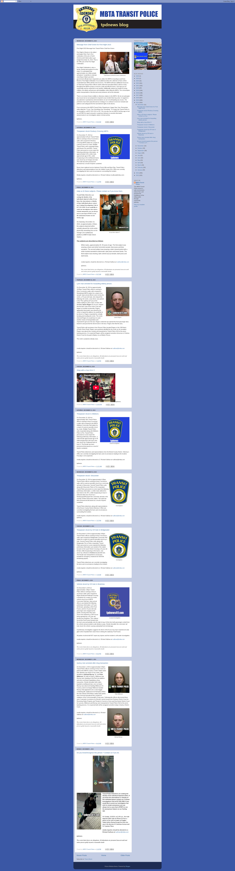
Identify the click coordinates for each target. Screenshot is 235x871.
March (140, 165)
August (140, 153)
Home (103, 855)
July (139, 155)
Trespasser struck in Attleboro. (88, 414)
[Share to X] (109, 122)
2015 (137, 100)
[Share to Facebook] (111, 122)
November (141, 146)
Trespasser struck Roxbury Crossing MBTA (92, 131)
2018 (137, 93)
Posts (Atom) (88, 859)
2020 (137, 88)
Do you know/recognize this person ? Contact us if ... (147, 142)
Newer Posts (82, 855)
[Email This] (106, 122)
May (139, 160)
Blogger (128, 866)
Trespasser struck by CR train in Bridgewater (93, 530)
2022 (137, 83)
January (140, 170)
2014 (137, 102)
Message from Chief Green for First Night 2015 (94, 45)
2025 (137, 76)
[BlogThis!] (108, 122)
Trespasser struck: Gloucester (88, 476)
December (141, 104)
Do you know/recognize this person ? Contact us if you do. (98, 753)
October (140, 148)
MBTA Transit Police (140, 183)
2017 (137, 95)
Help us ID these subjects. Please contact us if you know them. (100, 191)
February (140, 167)
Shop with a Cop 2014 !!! (86, 370)
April (139, 162)
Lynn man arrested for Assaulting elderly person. (94, 284)
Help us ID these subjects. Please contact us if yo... (147, 115)
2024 (137, 78)
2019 (137, 90)
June (139, 158)
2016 (137, 97)
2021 (137, 85)
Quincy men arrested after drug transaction (92, 663)
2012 (137, 175)
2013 (137, 173)
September (141, 150)
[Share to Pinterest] (113, 122)
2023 (137, 81)
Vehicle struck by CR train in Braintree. (91, 584)
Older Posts (125, 855)
